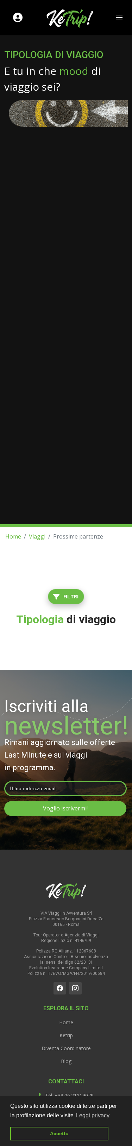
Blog (66, 1061)
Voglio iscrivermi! (65, 808)
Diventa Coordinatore (66, 1048)
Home (13, 536)
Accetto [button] (59, 1133)
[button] (66, 596)
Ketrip (66, 1035)
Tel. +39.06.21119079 (69, 1095)
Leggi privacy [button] (92, 1115)
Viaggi (37, 536)
